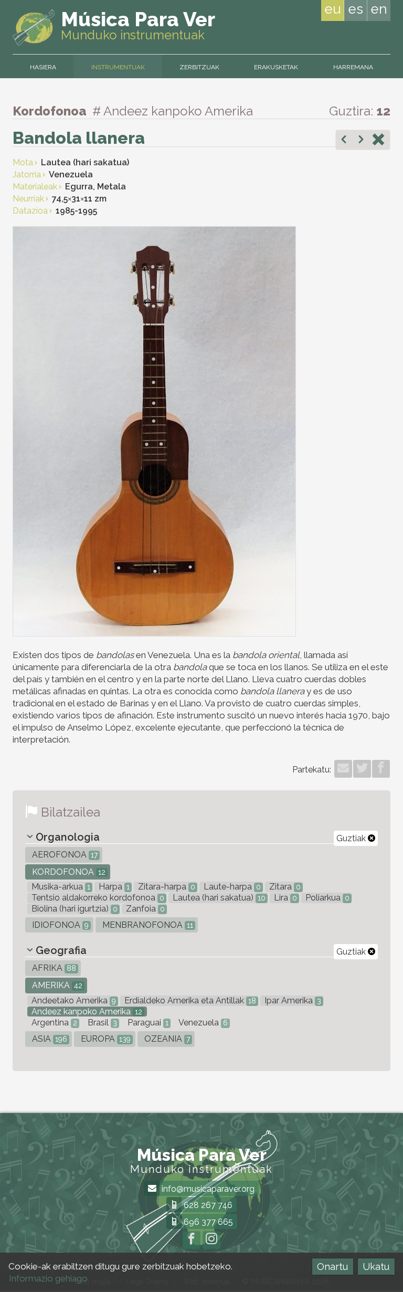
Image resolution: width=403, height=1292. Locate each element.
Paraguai (146, 1023)
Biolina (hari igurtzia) (73, 909)
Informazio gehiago (48, 1278)
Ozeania (166, 1039)
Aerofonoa (64, 855)
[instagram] (211, 1240)
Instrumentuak (118, 67)
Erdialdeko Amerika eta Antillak (189, 1000)
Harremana (353, 67)
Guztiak (352, 838)
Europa (105, 1039)
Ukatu (376, 1266)
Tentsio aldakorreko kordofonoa (96, 898)
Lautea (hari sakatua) (218, 898)
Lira (284, 898)
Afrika (53, 968)
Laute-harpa (231, 887)
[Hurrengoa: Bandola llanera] (361, 141)
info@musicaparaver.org (207, 1189)
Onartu (332, 1266)
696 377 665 (207, 1222)
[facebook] (381, 769)
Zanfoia (144, 909)
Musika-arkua (59, 887)
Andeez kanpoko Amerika (85, 1011)
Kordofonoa (67, 872)
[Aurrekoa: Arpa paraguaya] (344, 141)
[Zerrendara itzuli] (378, 141)
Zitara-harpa (165, 887)
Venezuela (202, 1023)
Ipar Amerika (291, 1000)
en (378, 9)
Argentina (53, 1023)
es (355, 9)
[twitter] (362, 769)
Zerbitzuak (199, 67)
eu (332, 9)
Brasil (101, 1023)
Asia (48, 1039)
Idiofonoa (59, 925)
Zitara (284, 887)
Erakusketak (276, 67)
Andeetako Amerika (72, 1000)
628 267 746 (207, 1205)
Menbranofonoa (146, 925)
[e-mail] (343, 769)
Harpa (113, 887)
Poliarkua (326, 898)
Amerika (56, 985)
